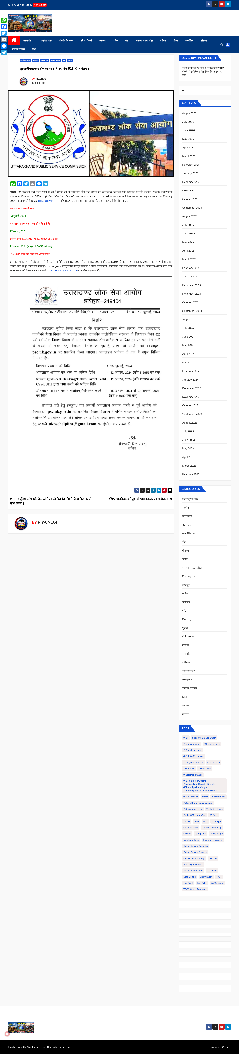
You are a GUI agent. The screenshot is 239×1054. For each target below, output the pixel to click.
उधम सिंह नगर (189, 533)
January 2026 (190, 173)
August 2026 (189, 113)
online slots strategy (194, 858)
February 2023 (191, 474)
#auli (185, 737)
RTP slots (212, 870)
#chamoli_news (212, 744)
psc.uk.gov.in (46, 200)
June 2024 (188, 336)
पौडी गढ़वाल (188, 636)
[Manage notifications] (7, 1033)
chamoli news (190, 827)
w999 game (217, 883)
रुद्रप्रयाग (187, 679)
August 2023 (189, 422)
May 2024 (188, 345)
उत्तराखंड (27, 40)
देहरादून (186, 585)
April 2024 (188, 354)
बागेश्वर (185, 645)
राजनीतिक (189, 40)
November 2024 (191, 293)
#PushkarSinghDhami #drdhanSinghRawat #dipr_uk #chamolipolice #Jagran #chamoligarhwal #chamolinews (200, 785)
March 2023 (189, 465)
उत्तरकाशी (187, 516)
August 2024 (189, 319)
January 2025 (190, 276)
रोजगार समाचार (18, 49)
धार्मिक (115, 40)
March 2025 (189, 259)
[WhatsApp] (4, 20)
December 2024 (191, 285)
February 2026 (191, 164)
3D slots (214, 815)
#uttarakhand (219, 796)
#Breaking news (191, 744)
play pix (213, 858)
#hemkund (189, 768)
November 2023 (191, 397)
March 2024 (189, 362)
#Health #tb (213, 762)
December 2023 (191, 388)
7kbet (196, 821)
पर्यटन (163, 40)
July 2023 (188, 431)
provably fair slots (193, 864)
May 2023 (188, 448)
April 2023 (188, 457)
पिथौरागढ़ (186, 619)
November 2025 (191, 190)
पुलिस (175, 40)
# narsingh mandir (192, 774)
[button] (221, 44)
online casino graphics (195, 846)
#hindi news (204, 768)
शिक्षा (34, 49)
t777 (219, 877)
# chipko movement (193, 756)
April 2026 (188, 147)
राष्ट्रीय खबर (46, 40)
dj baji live (200, 833)
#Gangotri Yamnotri (193, 762)
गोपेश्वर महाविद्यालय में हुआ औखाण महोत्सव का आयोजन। (139, 499)
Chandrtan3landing (212, 827)
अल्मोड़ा (186, 507)
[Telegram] (4, 52)
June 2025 (188, 233)
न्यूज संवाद (215, 1047)
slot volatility (206, 877)
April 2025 (188, 250)
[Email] (4, 39)
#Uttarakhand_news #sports (198, 803)
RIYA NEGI (41, 78)
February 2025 (191, 268)
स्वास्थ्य (102, 40)
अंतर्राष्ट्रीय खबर (66, 40)
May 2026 (188, 139)
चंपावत (185, 550)
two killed (202, 883)
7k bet (186, 821)
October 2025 (190, 199)
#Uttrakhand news (192, 809)
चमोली (185, 559)
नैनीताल (186, 602)
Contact (226, 1047)
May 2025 (188, 242)
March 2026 (189, 156)
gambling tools (191, 840)
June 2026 (188, 130)
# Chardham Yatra (192, 750)
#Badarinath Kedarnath (204, 737)
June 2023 (188, 440)
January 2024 (190, 379)
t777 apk (188, 883)
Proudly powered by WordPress (23, 1047)
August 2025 (189, 216)
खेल (127, 40)
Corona (187, 833)
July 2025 (188, 225)
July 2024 (188, 328)
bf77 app (216, 821)
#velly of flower (214, 809)
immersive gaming (213, 840)
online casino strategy (195, 852)
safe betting (189, 877)
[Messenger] (4, 46)
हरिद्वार (70, 60)
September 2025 (192, 207)
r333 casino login (193, 870)
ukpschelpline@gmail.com (62, 270)
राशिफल (204, 40)
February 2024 (191, 371)
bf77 (205, 821)
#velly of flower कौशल (194, 815)
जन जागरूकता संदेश (144, 40)
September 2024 (192, 311)
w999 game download (195, 889)
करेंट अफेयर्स (86, 40)
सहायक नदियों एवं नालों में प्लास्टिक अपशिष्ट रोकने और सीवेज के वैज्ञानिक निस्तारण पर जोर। (203, 72)
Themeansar (64, 1047)
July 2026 (188, 121)
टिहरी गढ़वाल (188, 576)
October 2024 (190, 302)
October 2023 (190, 405)
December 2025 (191, 182)
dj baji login (216, 833)
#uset (205, 796)
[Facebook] (4, 26)
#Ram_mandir (190, 796)
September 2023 (192, 414)
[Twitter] (4, 33)
